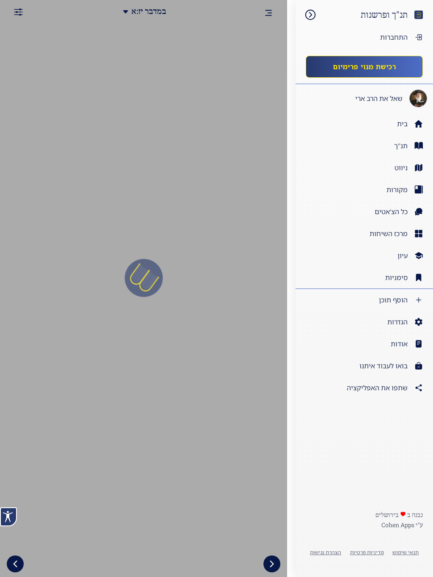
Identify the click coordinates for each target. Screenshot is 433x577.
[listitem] (364, 146)
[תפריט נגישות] (8, 516)
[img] (306, 14)
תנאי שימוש (405, 552)
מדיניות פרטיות (367, 552)
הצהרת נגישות (325, 552)
